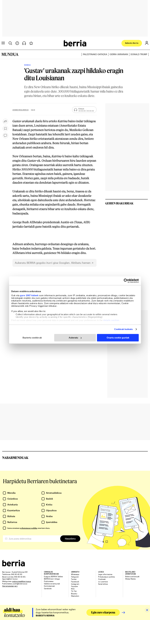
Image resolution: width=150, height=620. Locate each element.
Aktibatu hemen (81, 262)
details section (111, 320)
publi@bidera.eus (20, 584)
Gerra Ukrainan (119, 54)
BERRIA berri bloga (52, 579)
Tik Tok (74, 591)
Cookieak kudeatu (123, 329)
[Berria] (13, 565)
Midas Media (130, 579)
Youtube (74, 586)
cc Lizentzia (103, 582)
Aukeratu (73, 337)
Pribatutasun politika (106, 577)
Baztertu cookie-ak (32, 337)
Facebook (75, 582)
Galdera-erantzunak (52, 584)
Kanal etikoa (103, 584)
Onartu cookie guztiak (118, 337)
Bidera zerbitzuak (132, 576)
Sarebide (48, 588)
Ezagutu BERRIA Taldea (53, 576)
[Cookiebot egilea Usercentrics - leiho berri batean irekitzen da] (126, 280)
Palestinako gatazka (95, 54)
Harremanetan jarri (10, 586)
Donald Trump (139, 54)
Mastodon (75, 596)
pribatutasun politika (28, 528)
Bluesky (74, 594)
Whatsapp (75, 574)
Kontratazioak (49, 586)
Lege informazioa (105, 574)
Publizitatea (48, 581)
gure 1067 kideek (29, 295)
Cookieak (102, 579)
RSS (73, 589)
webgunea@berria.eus (21, 581)
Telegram (75, 577)
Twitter (74, 579)
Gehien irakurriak (119, 203)
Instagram (75, 584)
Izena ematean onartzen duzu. (28, 528)
